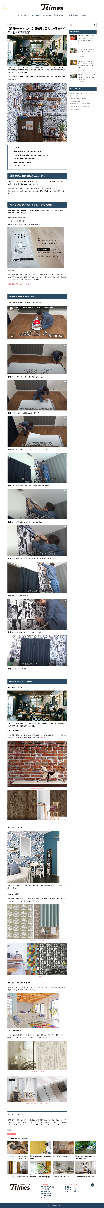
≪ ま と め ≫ (21, 165)
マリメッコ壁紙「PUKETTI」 (37, 940)
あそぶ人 (84, 15)
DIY (83, 93)
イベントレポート (75, 98)
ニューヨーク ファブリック (37, 788)
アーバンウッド (37, 822)
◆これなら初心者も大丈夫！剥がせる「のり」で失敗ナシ (30, 155)
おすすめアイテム (82, 96)
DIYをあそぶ (36, 15)
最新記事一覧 (12, 1134)
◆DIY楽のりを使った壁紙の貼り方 (23, 159)
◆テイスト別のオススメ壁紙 (22, 162)
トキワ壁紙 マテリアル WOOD (37, 1071)
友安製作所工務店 (86, 103)
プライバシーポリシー (73, 1191)
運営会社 (68, 1187)
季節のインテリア (75, 106)
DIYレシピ (73, 96)
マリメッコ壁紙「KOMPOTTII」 (37, 976)
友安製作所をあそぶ (60, 15)
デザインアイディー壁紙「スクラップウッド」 (37, 1103)
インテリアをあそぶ (23, 15)
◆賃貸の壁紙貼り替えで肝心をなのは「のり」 (27, 151)
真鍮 (94, 106)
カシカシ (84, 98)
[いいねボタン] (9, 1130)
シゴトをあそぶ (73, 15)
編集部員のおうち (75, 109)
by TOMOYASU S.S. (75, 93)
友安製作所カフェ (75, 103)
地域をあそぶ (47, 15)
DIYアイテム (89, 93)
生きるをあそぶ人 (86, 106)
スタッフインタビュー (76, 101)
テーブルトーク (87, 101)
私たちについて (70, 1189)
